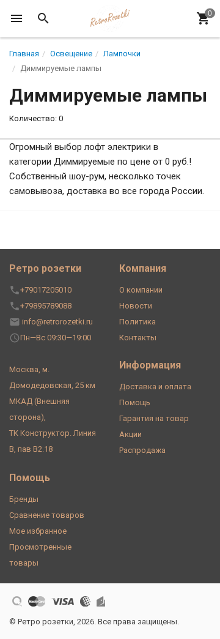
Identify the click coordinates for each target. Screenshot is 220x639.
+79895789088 (46, 305)
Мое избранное (38, 531)
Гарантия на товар (154, 418)
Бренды (23, 499)
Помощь (134, 402)
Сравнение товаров (46, 515)
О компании (141, 289)
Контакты (137, 337)
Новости (135, 305)
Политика (137, 321)
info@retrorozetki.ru (57, 321)
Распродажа (142, 450)
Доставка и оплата (155, 386)
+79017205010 (46, 289)
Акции (130, 434)
